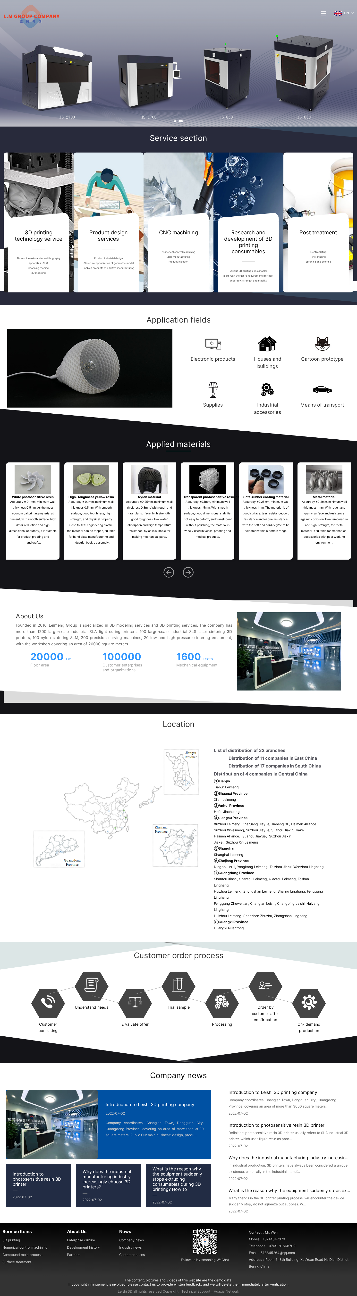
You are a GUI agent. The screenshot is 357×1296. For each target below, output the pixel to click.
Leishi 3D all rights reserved (140, 1291)
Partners (73, 1255)
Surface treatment (16, 1262)
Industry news (130, 1247)
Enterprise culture (81, 1240)
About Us (76, 1231)
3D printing (11, 1240)
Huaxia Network (226, 1291)
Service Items (17, 1231)
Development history (83, 1247)
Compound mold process (22, 1255)
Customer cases (132, 1255)
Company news (178, 1075)
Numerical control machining (25, 1247)
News (125, 1231)
